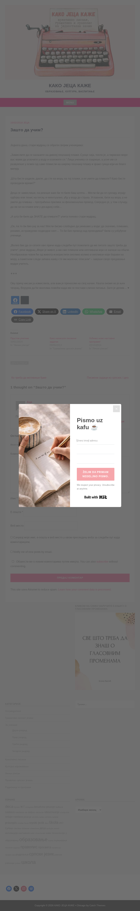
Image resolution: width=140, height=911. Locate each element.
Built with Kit (95, 497)
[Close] (116, 408)
